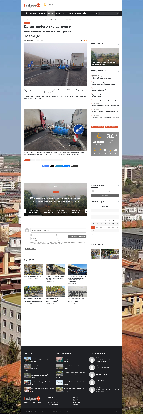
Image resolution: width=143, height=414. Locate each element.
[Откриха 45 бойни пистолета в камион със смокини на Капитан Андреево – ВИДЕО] (77, 291)
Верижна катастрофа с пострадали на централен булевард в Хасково (53, 300)
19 (101, 223)
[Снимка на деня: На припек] (114, 251)
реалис (98, 365)
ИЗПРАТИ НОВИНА (112, 127)
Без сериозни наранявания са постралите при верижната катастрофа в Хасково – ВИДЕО (33, 300)
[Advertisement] (55, 312)
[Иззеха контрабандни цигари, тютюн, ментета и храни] (33, 269)
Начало (27, 19)
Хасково (42, 13)
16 (117, 220)
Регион (50, 13)
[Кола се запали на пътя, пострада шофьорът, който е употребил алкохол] (55, 269)
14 (109, 220)
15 (113, 220)
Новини (34, 13)
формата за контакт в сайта (54, 243)
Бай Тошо (99, 358)
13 (105, 220)
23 (117, 223)
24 (93, 227)
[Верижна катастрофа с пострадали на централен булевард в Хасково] (55, 291)
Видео (78, 13)
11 (97, 220)
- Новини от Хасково (53, 399)
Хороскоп (76, 400)
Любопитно (60, 13)
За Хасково (77, 402)
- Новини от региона (53, 400)
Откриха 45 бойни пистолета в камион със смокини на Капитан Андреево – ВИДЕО (77, 300)
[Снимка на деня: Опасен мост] (95, 251)
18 (97, 223)
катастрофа (53, 159)
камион (38, 159)
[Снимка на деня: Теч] (105, 251)
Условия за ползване (101, 411)
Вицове (76, 404)
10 (93, 220)
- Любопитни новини (54, 402)
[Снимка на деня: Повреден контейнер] (95, 256)
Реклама (110, 411)
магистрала (60, 159)
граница (33, 159)
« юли (92, 234)
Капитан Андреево (45, 159)
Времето (76, 399)
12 (101, 220)
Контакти (116, 411)
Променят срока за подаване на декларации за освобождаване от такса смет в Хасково (41, 366)
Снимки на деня (78, 397)
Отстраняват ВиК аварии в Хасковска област (55, 200)
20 (105, 223)
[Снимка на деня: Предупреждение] (114, 256)
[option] (55, 199)
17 (93, 223)
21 (109, 223)
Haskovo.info (30, 40)
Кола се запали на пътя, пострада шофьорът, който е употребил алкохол (55, 278)
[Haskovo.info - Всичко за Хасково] (32, 5)
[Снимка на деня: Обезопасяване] (105, 256)
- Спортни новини (53, 404)
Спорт (70, 13)
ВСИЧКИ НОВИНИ (98, 127)
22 (113, 223)
